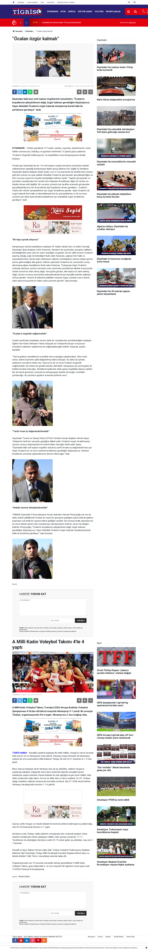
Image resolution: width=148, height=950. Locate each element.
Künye (100, 937)
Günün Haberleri (32, 2)
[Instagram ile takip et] (32, 940)
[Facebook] (14, 92)
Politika (99, 11)
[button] (79, 92)
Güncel (72, 11)
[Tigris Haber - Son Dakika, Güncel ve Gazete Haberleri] (27, 11)
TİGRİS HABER (19, 752)
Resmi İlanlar (113, 11)
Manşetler (21, 2)
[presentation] (20, 22)
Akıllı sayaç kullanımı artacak (53, 22)
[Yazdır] (36, 92)
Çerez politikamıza (125, 948)
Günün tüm (128, 22)
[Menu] (128, 11)
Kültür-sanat (85, 11)
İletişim (108, 937)
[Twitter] (19, 92)
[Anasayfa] (13, 2)
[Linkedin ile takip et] (27, 940)
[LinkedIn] (25, 92)
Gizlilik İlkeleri (118, 937)
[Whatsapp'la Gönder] (30, 92)
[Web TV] (129, 2)
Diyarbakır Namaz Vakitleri (66, 2)
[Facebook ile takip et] (15, 940)
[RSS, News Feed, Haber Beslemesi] (44, 940)
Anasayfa (18, 31)
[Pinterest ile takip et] (38, 940)
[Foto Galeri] (134, 2)
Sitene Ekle (50, 2)
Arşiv (42, 2)
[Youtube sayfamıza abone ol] (21, 940)
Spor (63, 11)
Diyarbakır (52, 11)
